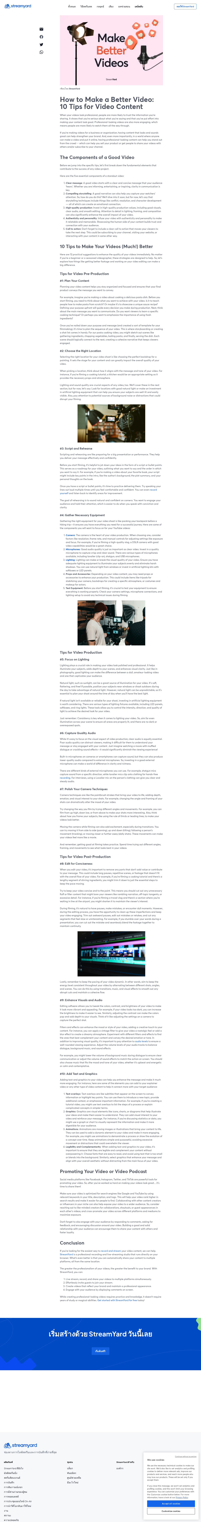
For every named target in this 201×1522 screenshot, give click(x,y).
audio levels (141, 1041)
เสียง (111, 6)
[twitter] (41, 44)
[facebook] (41, 37)
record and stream (110, 1250)
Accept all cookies (171, 1503)
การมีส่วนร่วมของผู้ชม (15, 1492)
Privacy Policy (182, 1497)
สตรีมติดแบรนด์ (12, 1477)
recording (65, 777)
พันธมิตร (74, 1473)
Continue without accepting (185, 1457)
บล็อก (74, 1468)
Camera (70, 535)
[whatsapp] (41, 52)
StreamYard (66, 1254)
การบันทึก (9, 1482)
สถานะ (7, 1515)
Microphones (73, 549)
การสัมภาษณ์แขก (13, 1487)
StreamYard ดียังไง (13, 1468)
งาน (11, 1510)
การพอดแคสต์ (11, 1496)
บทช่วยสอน (124, 6)
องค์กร (119, 1468)
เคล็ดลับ (139, 6)
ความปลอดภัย (11, 1520)
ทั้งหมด (72, 6)
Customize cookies (171, 1511)
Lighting (70, 559)
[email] (41, 29)
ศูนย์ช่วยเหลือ (74, 1477)
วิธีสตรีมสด (86, 6)
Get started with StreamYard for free (117, 1300)
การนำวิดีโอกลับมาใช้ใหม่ (17, 1506)
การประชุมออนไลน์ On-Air (18, 1501)
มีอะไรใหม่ (72, 1482)
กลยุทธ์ (100, 6)
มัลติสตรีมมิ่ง (10, 1473)
